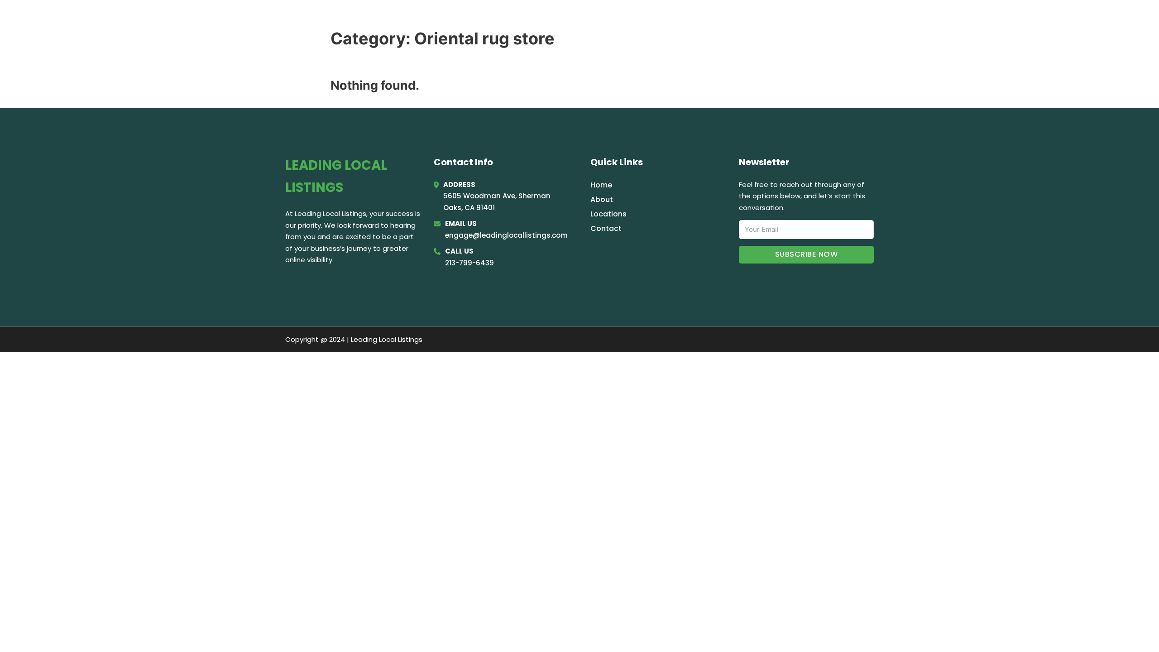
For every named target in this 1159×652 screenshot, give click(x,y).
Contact (606, 228)
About (601, 199)
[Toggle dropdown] (870, 19)
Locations (805, 19)
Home (762, 19)
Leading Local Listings (374, 19)
